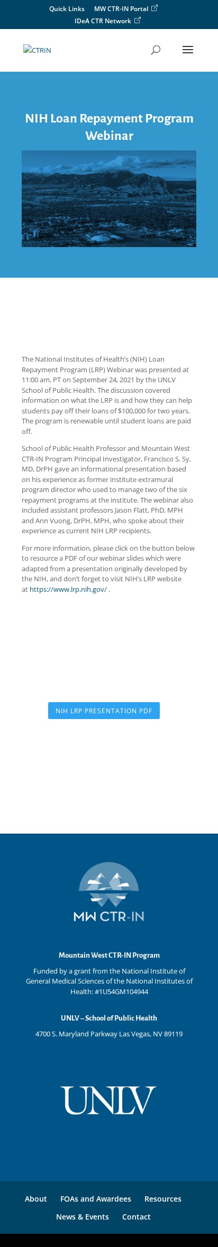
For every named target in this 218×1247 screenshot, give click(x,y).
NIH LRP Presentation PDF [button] (104, 710)
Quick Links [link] (67, 9)
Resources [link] (162, 1199)
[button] (187, 56)
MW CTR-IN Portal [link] (121, 9)
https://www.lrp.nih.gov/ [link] (69, 589)
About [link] (36, 1199)
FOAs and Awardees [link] (95, 1199)
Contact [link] (136, 1217)
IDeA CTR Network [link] (103, 21)
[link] (37, 49)
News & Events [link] (82, 1217)
